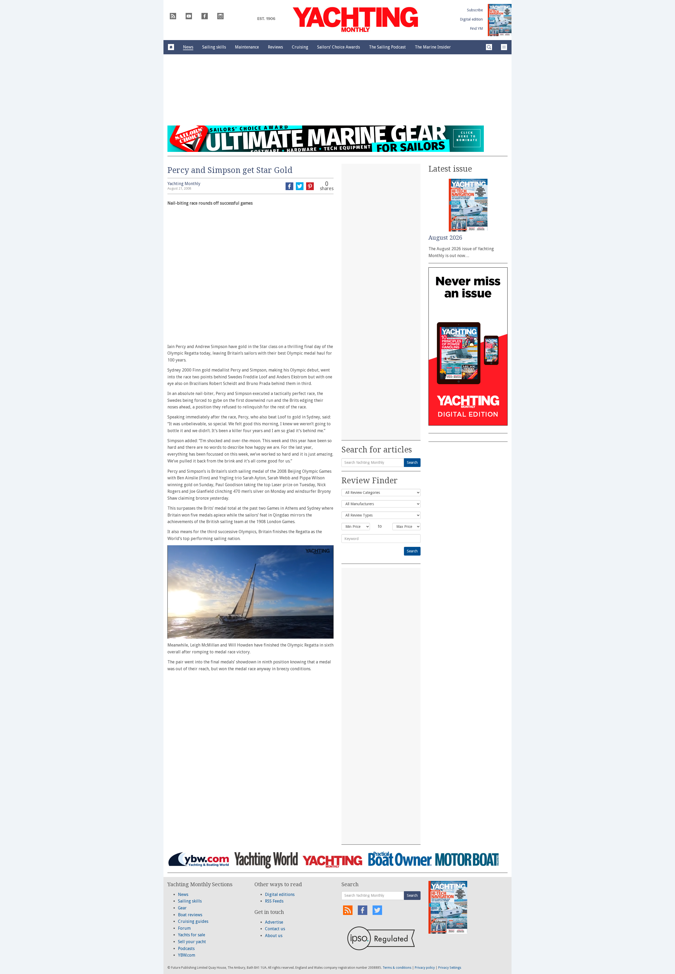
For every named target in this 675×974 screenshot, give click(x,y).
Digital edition (471, 19)
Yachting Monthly (183, 183)
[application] (250, 592)
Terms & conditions (397, 968)
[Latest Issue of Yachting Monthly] (500, 20)
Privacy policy (425, 968)
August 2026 (445, 237)
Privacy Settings (449, 968)
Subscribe (475, 10)
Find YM (476, 28)
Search (412, 462)
